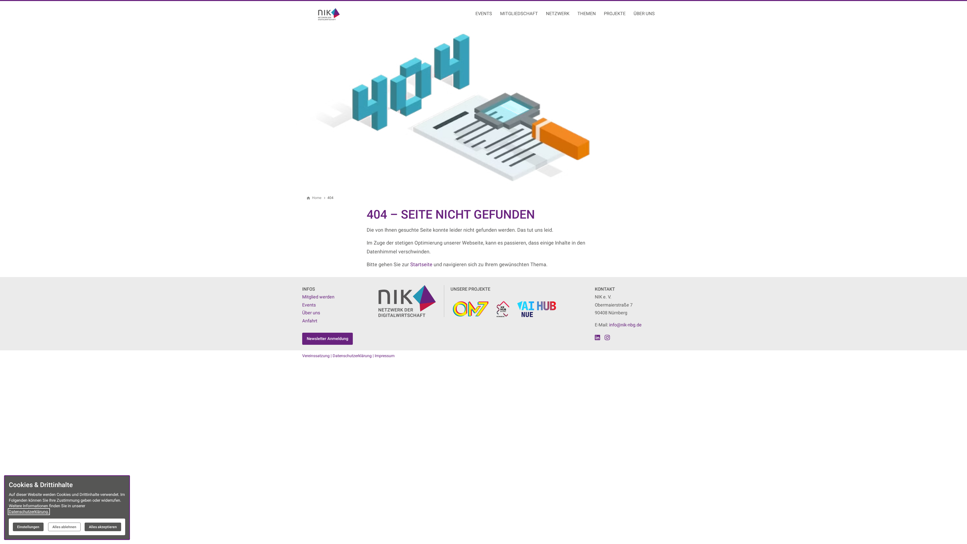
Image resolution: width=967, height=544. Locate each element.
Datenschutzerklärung (352, 355)
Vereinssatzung (316, 355)
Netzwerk (557, 13)
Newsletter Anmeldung (327, 338)
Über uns (644, 13)
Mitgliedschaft (519, 13)
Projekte (615, 13)
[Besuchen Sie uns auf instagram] (607, 337)
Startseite (421, 264)
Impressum (385, 355)
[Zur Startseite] (340, 14)
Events (483, 13)
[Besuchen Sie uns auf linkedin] (597, 337)
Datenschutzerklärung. (29, 511)
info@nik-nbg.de (625, 324)
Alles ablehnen (64, 527)
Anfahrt (309, 320)
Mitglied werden (318, 296)
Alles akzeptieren (103, 527)
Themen (586, 13)
